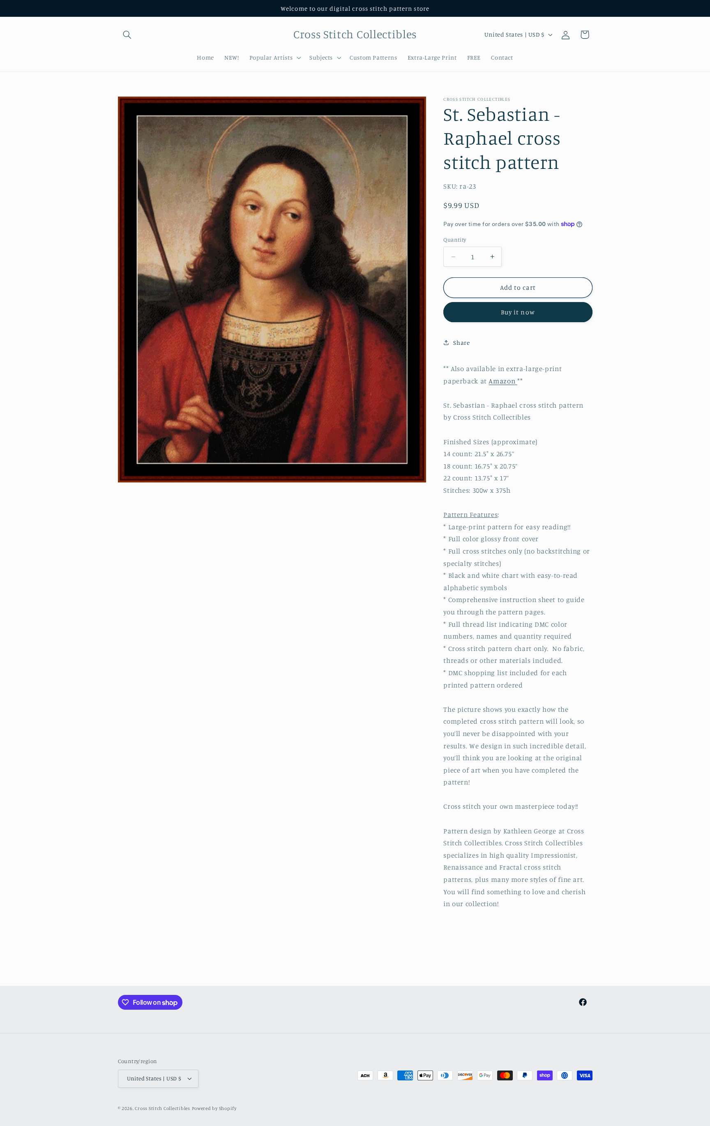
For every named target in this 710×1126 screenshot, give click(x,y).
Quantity (454, 239)
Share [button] (461, 342)
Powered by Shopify (214, 1108)
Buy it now (518, 312)
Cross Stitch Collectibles (162, 1108)
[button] (127, 34)
